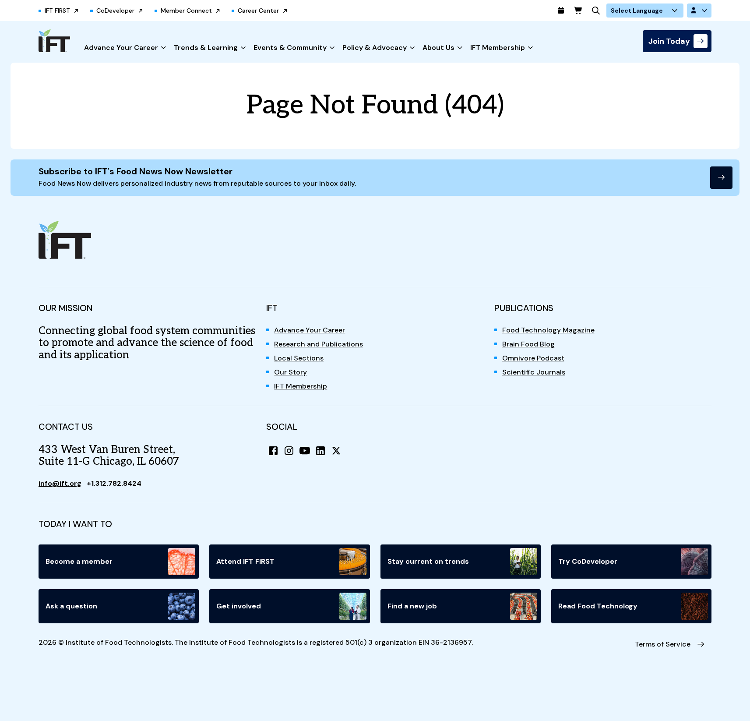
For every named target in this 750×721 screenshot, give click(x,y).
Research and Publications (318, 344)
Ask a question (71, 606)
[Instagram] (289, 451)
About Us (438, 47)
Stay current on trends (428, 561)
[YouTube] (305, 451)
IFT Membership (497, 47)
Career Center (258, 10)
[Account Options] (699, 11)
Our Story (290, 372)
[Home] (54, 40)
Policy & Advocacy (374, 47)
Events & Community (290, 47)
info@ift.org (60, 483)
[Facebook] (273, 451)
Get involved (238, 606)
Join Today (669, 41)
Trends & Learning (206, 47)
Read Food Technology (597, 606)
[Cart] (578, 11)
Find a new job (412, 606)
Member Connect (186, 10)
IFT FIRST (57, 10)
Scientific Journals (533, 372)
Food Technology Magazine (548, 330)
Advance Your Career (121, 47)
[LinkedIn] (320, 451)
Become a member (79, 561)
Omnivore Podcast (533, 358)
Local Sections (299, 358)
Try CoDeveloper (587, 561)
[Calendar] (561, 11)
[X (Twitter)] (336, 451)
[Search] (596, 11)
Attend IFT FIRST (245, 561)
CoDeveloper (115, 10)
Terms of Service (662, 644)
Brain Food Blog (528, 344)
